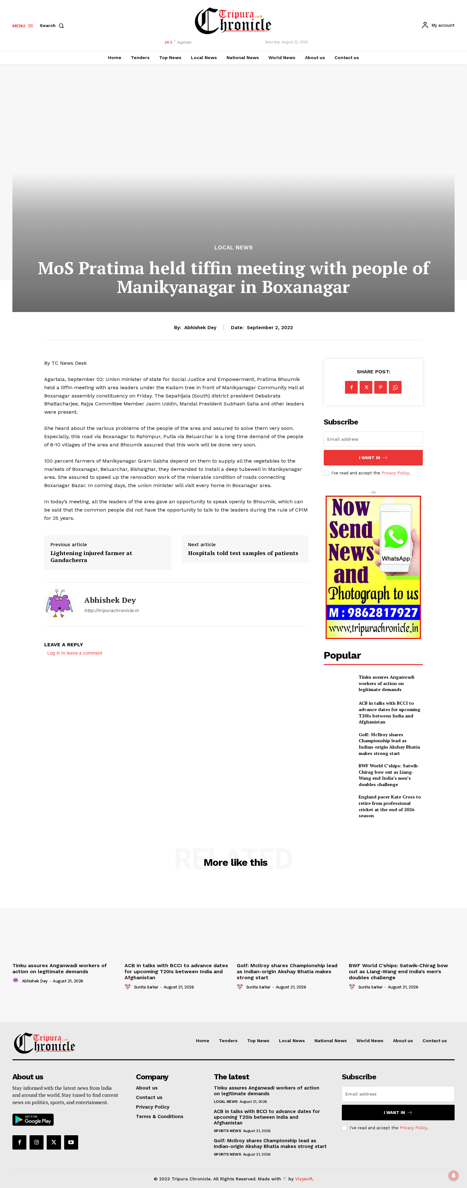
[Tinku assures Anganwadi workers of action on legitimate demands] (338, 683)
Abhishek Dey (200, 327)
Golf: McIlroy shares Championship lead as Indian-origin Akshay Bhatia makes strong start (389, 743)
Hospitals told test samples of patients (243, 553)
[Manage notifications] (454, 1176)
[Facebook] (351, 387)
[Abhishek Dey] (59, 604)
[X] (366, 387)
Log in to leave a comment (74, 652)
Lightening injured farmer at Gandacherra (91, 556)
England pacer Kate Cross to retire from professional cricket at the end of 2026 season (390, 806)
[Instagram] (37, 1142)
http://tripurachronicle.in (111, 610)
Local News (233, 247)
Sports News (227, 1131)
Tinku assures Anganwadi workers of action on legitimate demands (386, 683)
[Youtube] (71, 1142)
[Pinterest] (380, 387)
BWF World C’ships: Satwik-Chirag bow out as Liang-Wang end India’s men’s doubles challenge (389, 775)
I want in (369, 457)
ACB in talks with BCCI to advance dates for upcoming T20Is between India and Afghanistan (389, 712)
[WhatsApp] (395, 387)
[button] (53, 25)
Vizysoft (304, 1178)
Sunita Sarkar (146, 987)
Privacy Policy (395, 473)
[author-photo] (16, 980)
